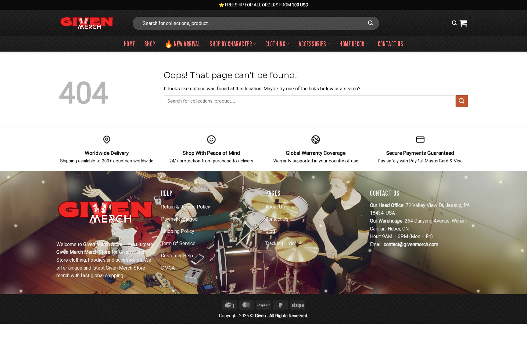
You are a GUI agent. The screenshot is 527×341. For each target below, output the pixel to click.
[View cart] (463, 23)
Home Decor (351, 44)
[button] (454, 23)
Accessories (312, 44)
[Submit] (370, 23)
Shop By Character (231, 44)
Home (129, 44)
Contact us (390, 44)
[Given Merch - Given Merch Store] (90, 23)
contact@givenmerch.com (411, 244)
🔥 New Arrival (182, 44)
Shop (149, 44)
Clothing (275, 44)
